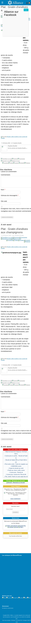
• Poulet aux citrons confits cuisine (16, 470)
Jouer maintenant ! (15, 498)
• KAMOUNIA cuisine (16, 466)
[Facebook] (14, 525)
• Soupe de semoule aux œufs (16, 468)
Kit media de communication (7, 608)
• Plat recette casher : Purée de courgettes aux (16, 464)
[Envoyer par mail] (16, 527)
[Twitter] (7, 525)
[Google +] (22, 525)
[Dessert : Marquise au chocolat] (15, 482)
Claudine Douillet (17, 143)
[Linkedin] (11, 527)
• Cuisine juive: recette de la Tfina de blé (16, 474)
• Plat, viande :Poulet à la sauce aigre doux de (16, 476)
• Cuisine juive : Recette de (16, 472)
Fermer (26, 10)
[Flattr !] (21, 527)
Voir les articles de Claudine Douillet (17, 148)
